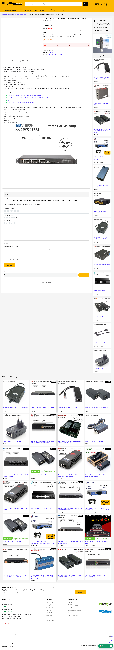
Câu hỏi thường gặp (73, 605)
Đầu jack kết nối (50, 620)
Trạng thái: (45, 28)
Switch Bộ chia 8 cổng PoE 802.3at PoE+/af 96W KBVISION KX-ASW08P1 (70, 509)
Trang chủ (28, 10)
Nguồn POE (50, 52)
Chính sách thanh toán (73, 615)
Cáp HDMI (49, 612)
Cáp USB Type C (50, 610)
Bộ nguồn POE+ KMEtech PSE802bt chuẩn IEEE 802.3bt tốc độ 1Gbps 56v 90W (26, 95)
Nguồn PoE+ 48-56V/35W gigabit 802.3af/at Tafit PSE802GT (21, 100)
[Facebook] (3, 624)
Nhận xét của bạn (8, 226)
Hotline (97, 3)
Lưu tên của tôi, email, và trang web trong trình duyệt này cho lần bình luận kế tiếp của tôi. (24, 259)
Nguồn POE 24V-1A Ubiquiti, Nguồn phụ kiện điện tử (43, 475)
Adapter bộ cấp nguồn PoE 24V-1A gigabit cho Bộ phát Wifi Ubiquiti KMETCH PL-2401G (28, 97)
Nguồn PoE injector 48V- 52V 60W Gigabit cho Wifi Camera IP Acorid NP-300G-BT (70, 442)
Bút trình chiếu (50, 602)
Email (49, 249)
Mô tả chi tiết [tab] (8, 60)
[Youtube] (8, 624)
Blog (54, 10)
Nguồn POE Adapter (57, 54)
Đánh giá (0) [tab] (20, 60)
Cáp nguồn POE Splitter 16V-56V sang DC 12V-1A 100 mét (70, 408)
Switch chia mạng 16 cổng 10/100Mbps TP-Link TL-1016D (43, 509)
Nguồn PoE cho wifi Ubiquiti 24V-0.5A (12, 541)
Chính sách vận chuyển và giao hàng (77, 612)
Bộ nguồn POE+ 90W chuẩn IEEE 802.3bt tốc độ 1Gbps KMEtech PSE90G (97, 475)
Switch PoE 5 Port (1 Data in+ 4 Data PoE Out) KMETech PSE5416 (96, 576)
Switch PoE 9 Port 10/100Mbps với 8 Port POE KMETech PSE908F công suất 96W (14, 576)
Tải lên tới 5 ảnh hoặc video (10, 243)
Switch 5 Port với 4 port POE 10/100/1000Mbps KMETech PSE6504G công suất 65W (42, 442)
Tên (5, 249)
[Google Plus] (5, 624)
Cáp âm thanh (49, 607)
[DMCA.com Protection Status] (105, 604)
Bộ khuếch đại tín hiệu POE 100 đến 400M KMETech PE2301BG (22, 102)
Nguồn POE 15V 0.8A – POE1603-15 (94, 441)
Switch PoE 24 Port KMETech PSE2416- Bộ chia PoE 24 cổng (42, 408)
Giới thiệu (70, 602)
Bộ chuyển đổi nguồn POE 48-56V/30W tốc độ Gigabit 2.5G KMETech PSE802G (69, 475)
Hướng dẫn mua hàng (73, 618)
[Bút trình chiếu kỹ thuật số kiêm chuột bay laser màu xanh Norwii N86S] (102, 43)
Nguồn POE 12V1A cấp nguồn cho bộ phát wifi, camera (96, 408)
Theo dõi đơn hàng (64, 10)
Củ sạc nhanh (49, 615)
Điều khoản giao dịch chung (75, 610)
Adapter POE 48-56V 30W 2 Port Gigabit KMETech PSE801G (15, 509)
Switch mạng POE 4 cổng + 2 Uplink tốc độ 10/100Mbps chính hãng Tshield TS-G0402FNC (42, 542)
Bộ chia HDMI (50, 618)
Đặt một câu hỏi (84, 275)
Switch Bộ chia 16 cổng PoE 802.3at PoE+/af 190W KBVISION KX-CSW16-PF (70, 542)
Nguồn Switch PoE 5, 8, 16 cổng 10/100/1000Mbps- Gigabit (98, 542)
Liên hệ (70, 607)
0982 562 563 (8, 607)
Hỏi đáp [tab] (30, 60)
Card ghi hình (49, 605)
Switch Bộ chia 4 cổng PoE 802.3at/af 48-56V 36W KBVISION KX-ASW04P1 (15, 475)
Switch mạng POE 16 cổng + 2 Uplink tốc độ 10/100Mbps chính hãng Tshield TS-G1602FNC (97, 509)
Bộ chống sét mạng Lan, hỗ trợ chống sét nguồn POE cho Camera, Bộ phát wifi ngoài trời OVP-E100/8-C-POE (42, 577)
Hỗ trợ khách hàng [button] (40, 10)
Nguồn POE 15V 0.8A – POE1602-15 (12, 441)
